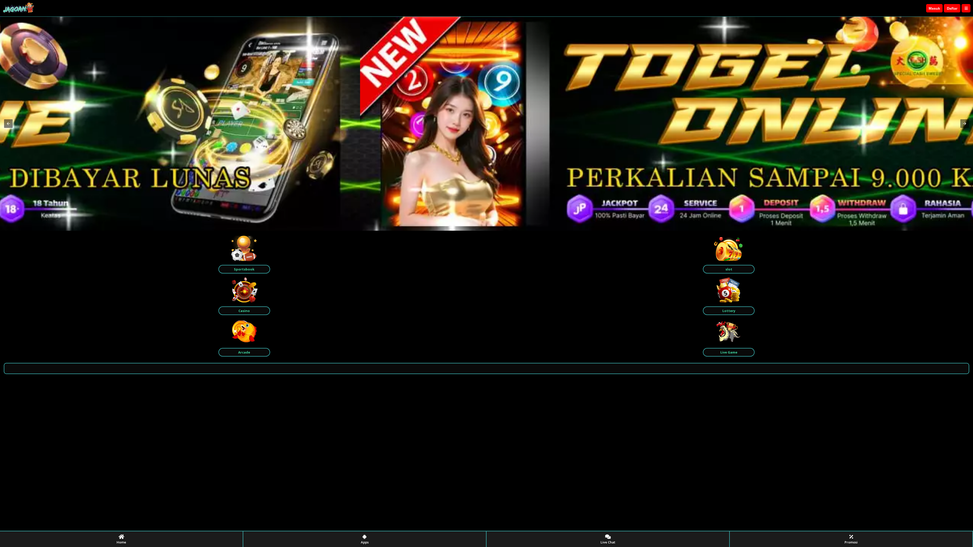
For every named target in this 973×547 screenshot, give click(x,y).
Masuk (934, 8)
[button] (8, 123)
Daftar (952, 8)
